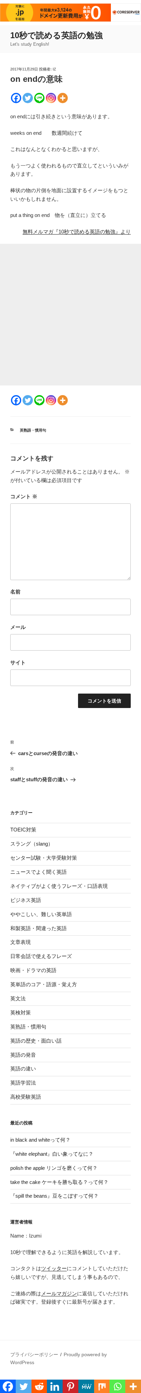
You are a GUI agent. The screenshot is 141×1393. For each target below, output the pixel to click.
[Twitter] (28, 98)
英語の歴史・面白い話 (36, 1041)
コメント (23, 496)
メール (18, 627)
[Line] (39, 98)
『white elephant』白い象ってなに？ (51, 1154)
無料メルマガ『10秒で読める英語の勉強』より (77, 232)
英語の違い (23, 1068)
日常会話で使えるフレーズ (41, 956)
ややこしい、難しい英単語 (41, 914)
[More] (62, 98)
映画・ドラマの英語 (33, 970)
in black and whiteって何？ (40, 1140)
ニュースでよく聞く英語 (38, 872)
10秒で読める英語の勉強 (56, 35)
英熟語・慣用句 (33, 430)
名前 (15, 592)
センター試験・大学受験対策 (43, 858)
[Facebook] (16, 98)
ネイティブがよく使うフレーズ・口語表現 (59, 886)
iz (54, 69)
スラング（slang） (31, 844)
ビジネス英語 (25, 900)
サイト (18, 662)
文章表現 (20, 942)
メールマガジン (59, 1293)
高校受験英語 (25, 1097)
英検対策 (20, 1012)
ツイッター (54, 1268)
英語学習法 (23, 1083)
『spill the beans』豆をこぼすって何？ (54, 1196)
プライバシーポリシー (34, 1354)
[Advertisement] (70, 314)
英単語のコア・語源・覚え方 (43, 984)
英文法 (18, 998)
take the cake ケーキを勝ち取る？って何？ (59, 1182)
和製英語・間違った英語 (38, 928)
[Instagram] (51, 98)
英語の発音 (23, 1055)
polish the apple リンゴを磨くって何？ (54, 1168)
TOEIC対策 (23, 829)
